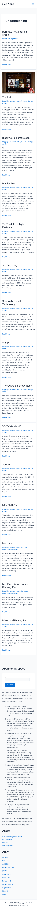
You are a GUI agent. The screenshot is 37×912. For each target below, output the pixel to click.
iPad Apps (8, 3)
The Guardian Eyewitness (17, 385)
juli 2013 (5, 871)
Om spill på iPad (7, 846)
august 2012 (6, 874)
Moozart (7, 543)
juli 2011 (5, 891)
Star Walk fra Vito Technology (12, 303)
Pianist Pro (8, 183)
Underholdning (7, 39)
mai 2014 (5, 864)
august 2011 (6, 888)
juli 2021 (5, 857)
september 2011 (7, 884)
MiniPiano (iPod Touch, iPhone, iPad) (15, 586)
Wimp (5, 342)
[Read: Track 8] (18, 82)
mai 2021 (5, 861)
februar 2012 (6, 881)
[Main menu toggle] (33, 4)
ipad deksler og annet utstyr (12, 837)
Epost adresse (8, 676)
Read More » (6, 65)
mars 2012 (6, 878)
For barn (24, 547)
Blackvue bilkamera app (16, 137)
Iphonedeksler (7, 840)
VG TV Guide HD (11, 426)
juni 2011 (5, 894)
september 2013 (8, 867)
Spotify (6, 464)
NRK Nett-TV (9, 505)
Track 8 (6, 97)
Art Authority (9, 265)
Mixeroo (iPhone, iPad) (15, 620)
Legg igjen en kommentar (11, 101)
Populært (5, 843)
